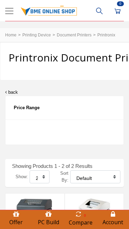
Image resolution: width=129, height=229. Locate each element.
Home (11, 35)
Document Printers (74, 35)
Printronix (106, 35)
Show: (21, 176)
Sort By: (64, 177)
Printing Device (36, 35)
